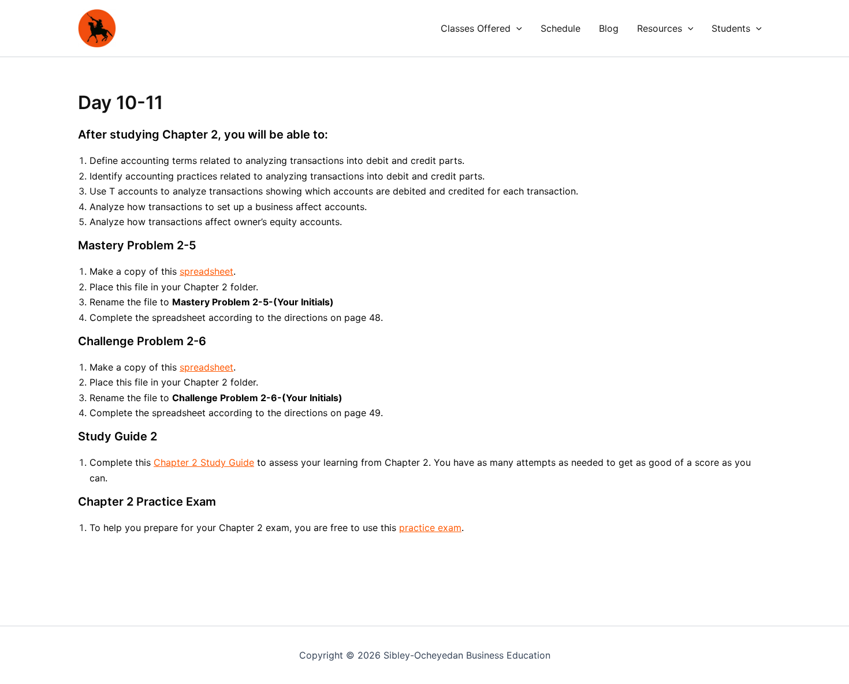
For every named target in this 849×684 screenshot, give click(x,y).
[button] (516, 28)
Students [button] (731, 28)
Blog (609, 28)
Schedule (560, 28)
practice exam (430, 527)
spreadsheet (206, 271)
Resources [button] (659, 28)
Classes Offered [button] (476, 28)
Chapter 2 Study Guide (204, 462)
